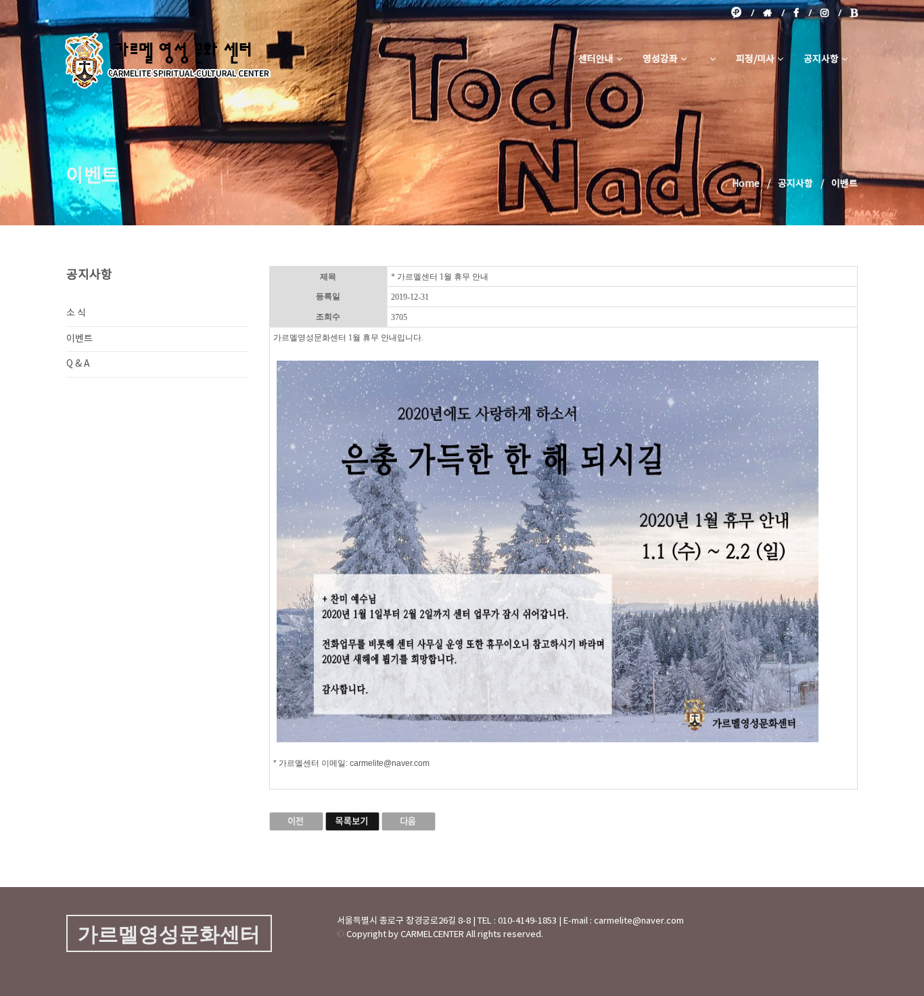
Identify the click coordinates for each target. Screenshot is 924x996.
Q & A (78, 364)
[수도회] (774, 13)
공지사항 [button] (821, 59)
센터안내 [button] (596, 59)
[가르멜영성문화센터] (168, 59)
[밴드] (854, 13)
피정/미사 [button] (755, 59)
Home (746, 184)
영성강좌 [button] (660, 59)
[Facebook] (802, 13)
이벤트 (79, 339)
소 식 (76, 313)
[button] (711, 59)
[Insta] (831, 13)
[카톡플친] (742, 13)
